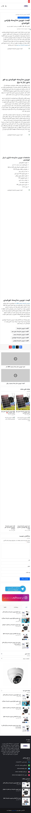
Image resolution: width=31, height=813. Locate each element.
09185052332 (18, 762)
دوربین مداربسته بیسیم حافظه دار (22, 303)
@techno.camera (18, 772)
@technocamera (20, 768)
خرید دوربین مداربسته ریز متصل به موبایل (11, 624)
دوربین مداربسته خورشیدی (21, 14)
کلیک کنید (17, 765)
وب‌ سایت (28, 572)
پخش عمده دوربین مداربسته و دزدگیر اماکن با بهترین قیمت (11, 643)
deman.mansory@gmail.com (18, 775)
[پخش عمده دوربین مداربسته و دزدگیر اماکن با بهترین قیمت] (25, 645)
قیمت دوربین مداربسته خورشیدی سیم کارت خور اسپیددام (10, 527)
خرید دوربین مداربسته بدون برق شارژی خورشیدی (23, 412)
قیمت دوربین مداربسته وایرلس (20, 341)
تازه (26, 607)
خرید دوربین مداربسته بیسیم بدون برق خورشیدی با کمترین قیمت (23, 527)
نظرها (5, 607)
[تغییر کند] (26, 6)
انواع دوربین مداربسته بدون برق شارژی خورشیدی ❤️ (8, 412)
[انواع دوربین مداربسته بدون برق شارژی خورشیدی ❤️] (8, 401)
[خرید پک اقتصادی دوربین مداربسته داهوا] (25, 637)
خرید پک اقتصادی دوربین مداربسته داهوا (19, 1)
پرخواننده (16, 607)
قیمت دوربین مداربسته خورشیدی (20, 338)
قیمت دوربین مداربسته (22, 328)
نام (29, 560)
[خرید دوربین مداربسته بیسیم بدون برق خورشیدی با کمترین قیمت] (23, 471)
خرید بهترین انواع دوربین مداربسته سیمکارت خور (11, 619)
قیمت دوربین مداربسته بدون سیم (20, 331)
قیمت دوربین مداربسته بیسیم (21, 334)
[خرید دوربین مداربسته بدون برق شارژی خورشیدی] (23, 401)
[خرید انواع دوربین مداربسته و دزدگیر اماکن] (25, 614)
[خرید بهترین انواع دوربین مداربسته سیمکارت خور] (25, 620)
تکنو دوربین (14, 810)
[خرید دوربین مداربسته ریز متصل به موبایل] (25, 628)
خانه (28, 14)
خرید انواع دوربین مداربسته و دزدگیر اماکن (11, 612)
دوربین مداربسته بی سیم (22, 45)
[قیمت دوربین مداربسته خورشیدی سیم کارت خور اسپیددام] (8, 471)
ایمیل (29, 566)
